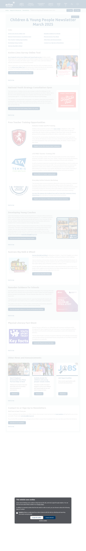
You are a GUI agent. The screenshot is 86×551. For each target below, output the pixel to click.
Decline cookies (43, 520)
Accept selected (50, 517)
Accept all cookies (36, 517)
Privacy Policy (40, 504)
